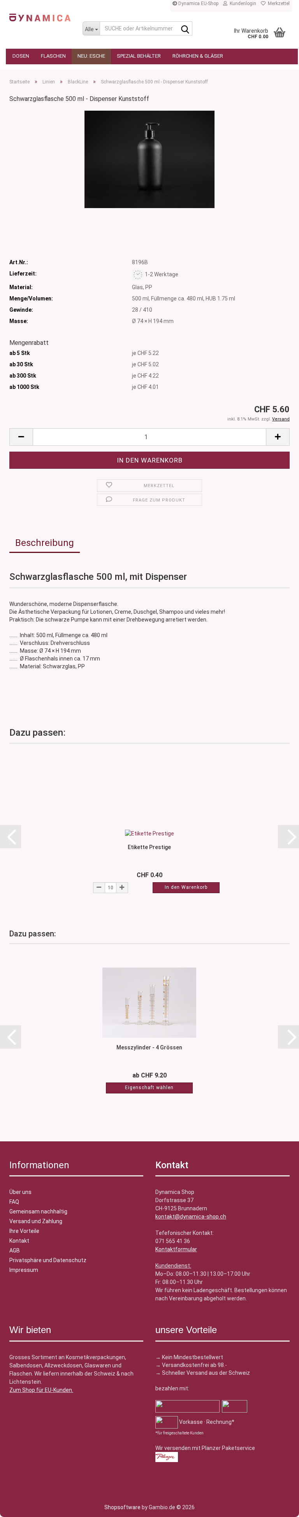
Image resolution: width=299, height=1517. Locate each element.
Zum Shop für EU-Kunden (40, 1390)
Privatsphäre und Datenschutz (47, 1260)
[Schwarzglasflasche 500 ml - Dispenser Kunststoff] (149, 159)
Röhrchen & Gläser (197, 56)
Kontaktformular (176, 1249)
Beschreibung (44, 542)
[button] (21, 437)
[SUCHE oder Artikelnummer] (185, 29)
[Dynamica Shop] (40, 17)
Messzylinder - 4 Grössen (149, 1047)
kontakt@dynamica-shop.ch (190, 1216)
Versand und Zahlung (35, 1221)
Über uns (20, 1192)
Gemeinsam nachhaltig (38, 1211)
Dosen (20, 56)
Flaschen (53, 56)
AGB (14, 1250)
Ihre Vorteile (24, 1231)
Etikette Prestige (149, 847)
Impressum (23, 1270)
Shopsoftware (122, 1507)
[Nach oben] (21, 1505)
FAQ (14, 1202)
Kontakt (19, 1241)
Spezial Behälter (139, 56)
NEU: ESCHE (91, 56)
